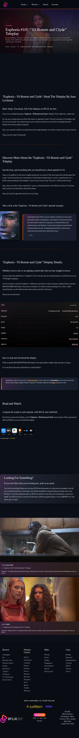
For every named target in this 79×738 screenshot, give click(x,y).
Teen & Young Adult (66, 40)
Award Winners (11, 38)
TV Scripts (7, 279)
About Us (69, 657)
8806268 (75, 344)
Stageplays (48, 663)
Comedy (27, 663)
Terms (68, 671)
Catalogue (6, 655)
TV (18, 46)
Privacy (68, 669)
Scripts (13, 46)
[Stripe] (49, 706)
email (6, 497)
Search (46, 669)
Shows (31, 40)
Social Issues (37, 40)
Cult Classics (48, 38)
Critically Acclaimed (38, 38)
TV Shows (6, 674)
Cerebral (19, 38)
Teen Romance (9, 42)
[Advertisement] (39, 71)
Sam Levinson (18, 114)
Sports (26, 685)
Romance (27, 680)
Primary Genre (7, 663)
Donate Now (39, 715)
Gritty (12, 40)
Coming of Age (27, 38)
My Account (48, 671)
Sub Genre (6, 669)
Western (27, 691)
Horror (26, 671)
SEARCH (65, 497)
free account (32, 380)
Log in (53, 383)
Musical (26, 674)
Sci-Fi (26, 682)
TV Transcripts (7, 677)
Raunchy (26, 40)
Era (3, 657)
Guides (46, 660)
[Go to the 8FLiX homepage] (10, 4)
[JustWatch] (34, 706)
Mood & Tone (7, 660)
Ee (61, 38)
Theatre (5, 671)
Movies (47, 655)
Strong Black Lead (47, 40)
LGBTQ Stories (19, 40)
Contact (69, 663)
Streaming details (4, 438)
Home (7, 46)
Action (26, 657)
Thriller (26, 688)
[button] (27, 4)
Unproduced (48, 666)
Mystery (27, 677)
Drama (58, 38)
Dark (54, 38)
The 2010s (18, 42)
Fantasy (27, 668)
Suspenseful (56, 40)
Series (46, 657)
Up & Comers (7, 680)
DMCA (68, 666)
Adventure (28, 660)
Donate (68, 655)
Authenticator (71, 660)
